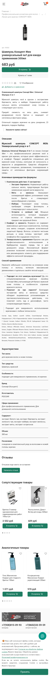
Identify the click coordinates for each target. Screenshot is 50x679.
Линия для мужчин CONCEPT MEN (16, 17)
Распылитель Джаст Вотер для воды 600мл (38, 511)
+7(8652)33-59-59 (35, 625)
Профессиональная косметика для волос (20, 14)
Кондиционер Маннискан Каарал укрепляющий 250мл (36, 577)
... (42, 14)
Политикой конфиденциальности (15, 657)
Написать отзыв (11, 470)
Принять (25, 672)
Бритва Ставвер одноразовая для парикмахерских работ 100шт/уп (12, 513)
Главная (5, 11)
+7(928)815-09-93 (11, 625)
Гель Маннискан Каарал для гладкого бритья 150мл (12, 577)
